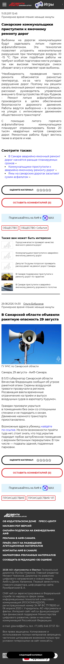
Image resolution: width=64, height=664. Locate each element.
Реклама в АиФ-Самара (19, 538)
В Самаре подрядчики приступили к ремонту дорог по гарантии (34, 275)
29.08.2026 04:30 (11, 303)
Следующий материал (30, 655)
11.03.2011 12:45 (9, 13)
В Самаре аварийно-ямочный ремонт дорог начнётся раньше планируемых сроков (32, 160)
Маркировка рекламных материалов (29, 555)
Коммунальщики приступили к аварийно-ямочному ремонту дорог (29, 168)
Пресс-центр (47, 521)
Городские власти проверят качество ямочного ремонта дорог (35, 243)
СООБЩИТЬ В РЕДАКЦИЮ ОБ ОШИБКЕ (27, 559)
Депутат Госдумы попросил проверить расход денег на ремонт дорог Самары (35, 264)
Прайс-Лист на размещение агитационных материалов (23, 544)
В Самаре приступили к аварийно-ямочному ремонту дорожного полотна (36, 285)
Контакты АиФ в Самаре (20, 550)
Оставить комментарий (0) (32, 202)
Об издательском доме (19, 521)
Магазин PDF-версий (17, 525)
